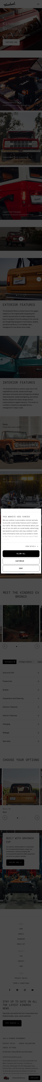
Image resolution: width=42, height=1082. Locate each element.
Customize (19, 561)
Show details (30, 546)
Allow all (21, 553)
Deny (21, 568)
